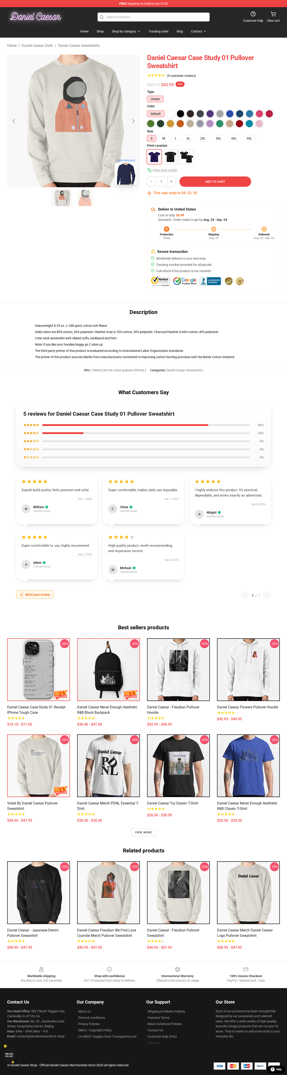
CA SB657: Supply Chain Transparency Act (107, 1036)
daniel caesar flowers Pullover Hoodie (247, 707)
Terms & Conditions (91, 1017)
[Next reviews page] (267, 595)
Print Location (157, 145)
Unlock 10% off (9, 1055)
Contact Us (155, 1030)
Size (150, 131)
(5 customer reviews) (181, 75)
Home (12, 45)
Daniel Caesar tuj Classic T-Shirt (172, 803)
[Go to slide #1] (62, 198)
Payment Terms (158, 1017)
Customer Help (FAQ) (162, 1036)
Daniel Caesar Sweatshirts (79, 45)
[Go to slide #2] (85, 198)
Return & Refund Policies (165, 1024)
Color (151, 106)
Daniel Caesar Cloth (37, 45)
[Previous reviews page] (245, 595)
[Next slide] (133, 121)
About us (84, 1011)
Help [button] (279, 1069)
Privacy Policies (89, 1024)
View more (143, 832)
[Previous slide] (14, 121)
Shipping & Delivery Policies (166, 1011)
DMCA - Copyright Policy (95, 1030)
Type (150, 92)
